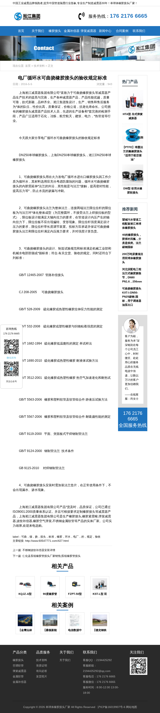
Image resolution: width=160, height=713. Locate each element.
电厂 (76, 536)
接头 (43, 536)
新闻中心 (105, 31)
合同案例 (122, 31)
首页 (21, 31)
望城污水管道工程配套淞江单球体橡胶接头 (131, 223)
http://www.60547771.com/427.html (47, 540)
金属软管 (18, 676)
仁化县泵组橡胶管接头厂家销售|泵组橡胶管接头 (51, 555)
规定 (89, 536)
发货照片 (41, 676)
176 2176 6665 (128, 16)
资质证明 (41, 665)
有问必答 (41, 671)
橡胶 (59, 536)
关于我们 (38, 31)
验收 (97, 536)
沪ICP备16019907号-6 (111, 707)
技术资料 (39, 65)
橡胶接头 (55, 31)
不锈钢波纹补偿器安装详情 (38, 550)
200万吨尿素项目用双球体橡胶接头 (132, 258)
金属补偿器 (71, 31)
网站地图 (131, 707)
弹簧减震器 (88, 31)
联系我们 (139, 31)
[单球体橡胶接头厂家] (27, 16)
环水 (67, 536)
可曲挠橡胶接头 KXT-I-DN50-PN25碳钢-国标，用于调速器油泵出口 (131, 296)
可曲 (24, 536)
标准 (51, 536)
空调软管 (18, 665)
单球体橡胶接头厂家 (58, 707)
